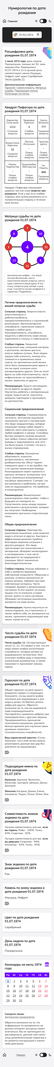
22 (8, 995)
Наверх (20, 1054)
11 (27, 986)
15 (8, 991)
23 (14, 995)
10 (20, 986)
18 (27, 991)
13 (39, 986)
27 (39, 995)
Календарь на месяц (17, 93)
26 (33, 995)
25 (27, 995)
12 (33, 986)
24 (20, 995)
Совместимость (25, 87)
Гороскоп (10, 87)
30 (14, 1000)
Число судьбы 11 (15, 79)
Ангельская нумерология (19, 1016)
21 (46, 991)
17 (20, 991)
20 (39, 991)
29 (8, 1000)
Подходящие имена (26, 90)
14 (46, 986)
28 (46, 995)
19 (33, 991)
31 (20, 1000)
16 (14, 991)
